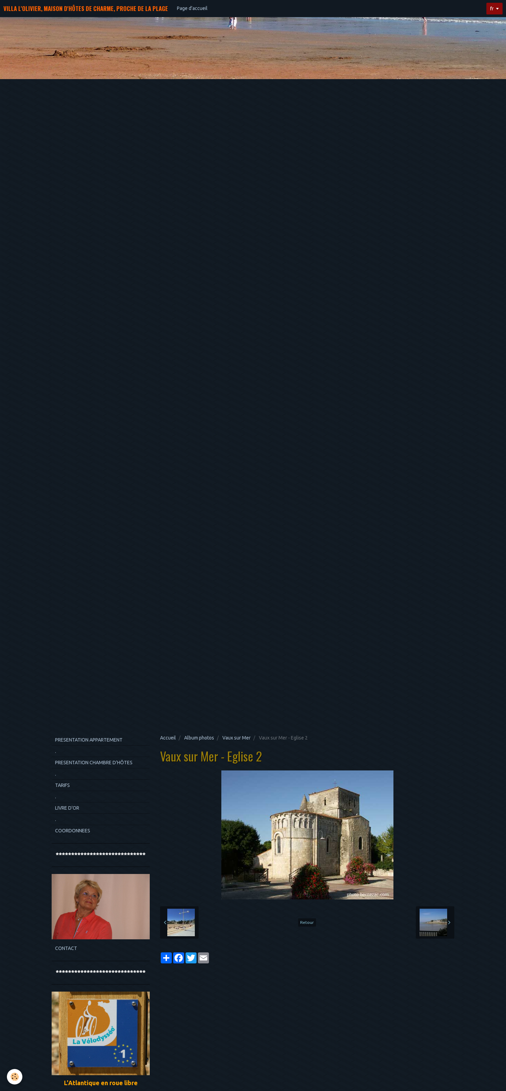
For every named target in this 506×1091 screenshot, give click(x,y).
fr (492, 8)
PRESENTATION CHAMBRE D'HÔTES (94, 762)
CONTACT (66, 948)
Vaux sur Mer (236, 738)
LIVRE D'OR (67, 808)
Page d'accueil (192, 8)
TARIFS (62, 785)
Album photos (199, 738)
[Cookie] (14, 1076)
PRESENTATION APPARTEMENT (89, 740)
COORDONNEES (72, 830)
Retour (307, 922)
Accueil (168, 738)
